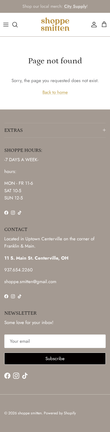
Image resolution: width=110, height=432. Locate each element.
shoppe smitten (30, 413)
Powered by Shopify (60, 413)
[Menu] (6, 24)
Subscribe (55, 358)
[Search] (17, 24)
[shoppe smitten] (55, 25)
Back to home (55, 92)
